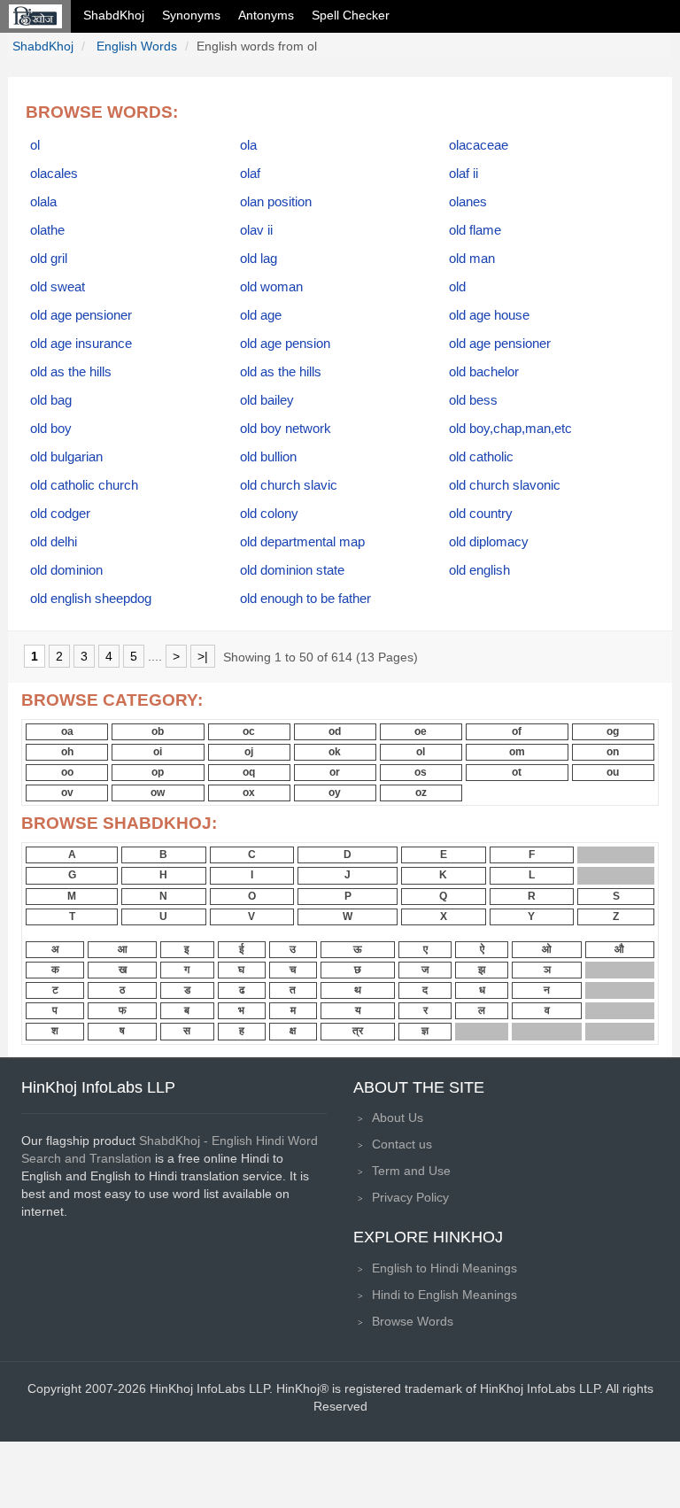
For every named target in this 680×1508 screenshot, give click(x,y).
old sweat (57, 287)
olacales (54, 174)
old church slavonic (504, 485)
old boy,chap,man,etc (510, 429)
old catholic (481, 457)
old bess (473, 400)
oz (421, 792)
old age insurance (81, 344)
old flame (475, 230)
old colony (269, 514)
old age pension (285, 344)
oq (249, 772)
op (157, 772)
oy (334, 792)
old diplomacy (489, 542)
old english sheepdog (90, 599)
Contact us (402, 1144)
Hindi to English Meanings (444, 1295)
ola (248, 145)
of (517, 731)
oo (67, 772)
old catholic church (84, 485)
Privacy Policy (410, 1197)
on (613, 752)
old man (472, 259)
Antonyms (266, 15)
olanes (468, 202)
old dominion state (292, 570)
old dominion (66, 570)
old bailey (267, 400)
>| (202, 656)
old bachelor (484, 372)
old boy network (285, 429)
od (334, 731)
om (517, 752)
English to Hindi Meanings (444, 1268)
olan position (276, 202)
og (613, 731)
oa (67, 731)
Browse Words (412, 1321)
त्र (357, 1031)
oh (67, 752)
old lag (258, 259)
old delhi (53, 542)
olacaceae (478, 145)
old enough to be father (305, 599)
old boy (51, 429)
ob (157, 731)
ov (67, 792)
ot (517, 772)
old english (479, 570)
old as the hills (71, 372)
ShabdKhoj (113, 15)
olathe (47, 230)
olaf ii (463, 174)
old (457, 287)
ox (249, 792)
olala (43, 202)
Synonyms (191, 15)
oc (249, 731)
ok (334, 752)
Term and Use (411, 1171)
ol (35, 145)
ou (613, 772)
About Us (397, 1117)
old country (481, 514)
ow (158, 792)
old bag (51, 400)
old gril (48, 259)
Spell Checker (351, 15)
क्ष (293, 1031)
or (334, 772)
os (420, 772)
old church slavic (288, 485)
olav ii (256, 230)
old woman (271, 287)
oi (157, 752)
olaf (250, 174)
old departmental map (302, 542)
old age (261, 315)
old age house (489, 315)
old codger (60, 514)
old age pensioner (81, 315)
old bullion (268, 457)
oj (248, 752)
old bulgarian (66, 457)
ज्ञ (425, 1031)
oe (420, 731)
